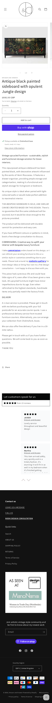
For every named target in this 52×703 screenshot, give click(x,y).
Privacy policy (14, 697)
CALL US (9, 513)
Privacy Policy (11, 563)
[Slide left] (20, 73)
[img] (10, 403)
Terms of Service (12, 558)
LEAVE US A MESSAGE (15, 507)
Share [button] (7, 367)
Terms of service (26, 697)
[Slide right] (32, 73)
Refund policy (44, 692)
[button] (5, 9)
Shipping (13, 101)
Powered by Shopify (30, 692)
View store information (14, 148)
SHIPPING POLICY (12, 545)
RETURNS (9, 551)
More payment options (26, 134)
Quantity (5, 105)
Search (8, 534)
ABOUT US (9, 540)
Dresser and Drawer (16, 692)
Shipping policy (40, 697)
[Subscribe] (44, 632)
